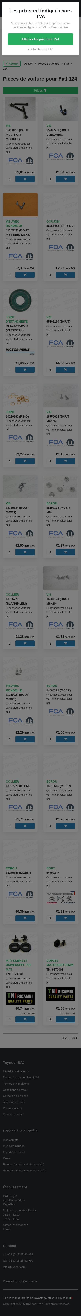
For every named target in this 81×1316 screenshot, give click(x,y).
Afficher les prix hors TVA (40, 39)
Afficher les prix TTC (40, 49)
